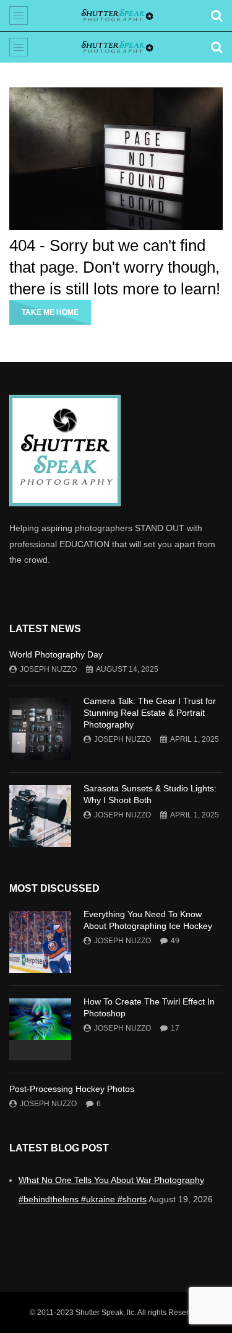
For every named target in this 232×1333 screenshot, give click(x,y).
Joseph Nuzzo (48, 669)
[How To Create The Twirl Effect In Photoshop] (40, 1029)
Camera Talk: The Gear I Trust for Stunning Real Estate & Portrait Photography (150, 712)
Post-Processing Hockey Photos (71, 1089)
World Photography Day (56, 654)
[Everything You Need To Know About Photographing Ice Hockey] (40, 942)
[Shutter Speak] (116, 15)
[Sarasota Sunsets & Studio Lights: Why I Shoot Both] (40, 816)
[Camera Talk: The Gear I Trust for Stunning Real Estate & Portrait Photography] (40, 729)
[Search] (216, 15)
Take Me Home (50, 312)
